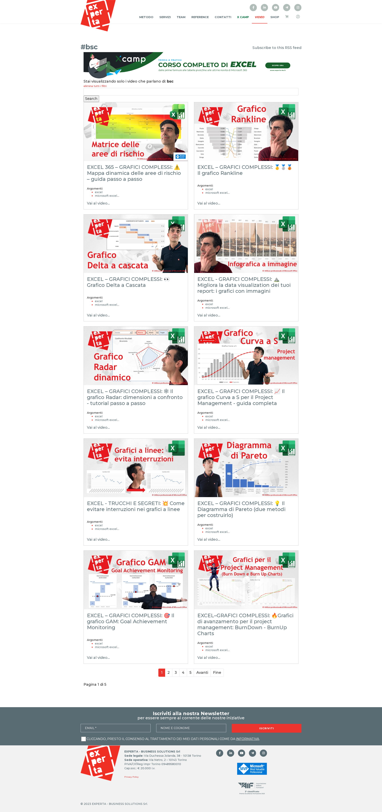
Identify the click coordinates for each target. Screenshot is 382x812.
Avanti (202, 672)
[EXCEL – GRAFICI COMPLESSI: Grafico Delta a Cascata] (136, 243)
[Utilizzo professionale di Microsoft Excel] (253, 7)
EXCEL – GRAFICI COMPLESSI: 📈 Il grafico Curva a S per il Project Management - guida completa (241, 397)
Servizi (165, 17)
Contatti (223, 17)
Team (181, 17)
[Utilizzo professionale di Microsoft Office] (275, 7)
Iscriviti (266, 728)
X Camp (243, 17)
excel (98, 192)
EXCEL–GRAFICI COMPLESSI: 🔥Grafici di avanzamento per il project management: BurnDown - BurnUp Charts (245, 624)
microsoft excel (106, 196)
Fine (217, 672)
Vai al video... (98, 203)
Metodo (146, 17)
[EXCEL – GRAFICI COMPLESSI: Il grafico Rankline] (246, 131)
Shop (274, 17)
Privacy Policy (131, 777)
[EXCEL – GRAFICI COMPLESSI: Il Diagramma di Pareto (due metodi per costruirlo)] (246, 468)
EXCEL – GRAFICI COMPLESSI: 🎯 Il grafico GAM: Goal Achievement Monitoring (130, 621)
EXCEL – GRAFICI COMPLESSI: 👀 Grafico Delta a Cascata (128, 282)
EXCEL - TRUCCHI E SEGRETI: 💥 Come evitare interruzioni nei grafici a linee (136, 506)
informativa (247, 739)
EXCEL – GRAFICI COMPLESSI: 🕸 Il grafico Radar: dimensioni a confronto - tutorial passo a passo (135, 397)
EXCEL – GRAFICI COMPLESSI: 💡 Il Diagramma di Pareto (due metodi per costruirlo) (241, 509)
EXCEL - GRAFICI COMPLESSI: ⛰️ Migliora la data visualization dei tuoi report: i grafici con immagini (244, 285)
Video (259, 17)
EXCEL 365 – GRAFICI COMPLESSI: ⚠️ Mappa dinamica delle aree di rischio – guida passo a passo (134, 173)
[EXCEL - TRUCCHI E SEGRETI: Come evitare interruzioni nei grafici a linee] (136, 468)
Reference (200, 17)
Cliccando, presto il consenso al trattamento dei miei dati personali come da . (173, 739)
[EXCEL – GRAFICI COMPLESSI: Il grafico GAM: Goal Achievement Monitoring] (136, 580)
